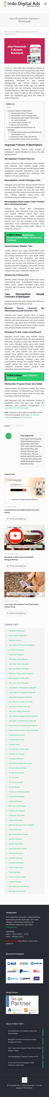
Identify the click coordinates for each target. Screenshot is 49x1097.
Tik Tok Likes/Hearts (16, 773)
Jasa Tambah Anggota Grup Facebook (23, 716)
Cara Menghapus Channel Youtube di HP (23, 1057)
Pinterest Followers (16, 853)
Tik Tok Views (14, 778)
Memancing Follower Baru (19, 125)
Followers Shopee (15, 801)
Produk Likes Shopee (17, 811)
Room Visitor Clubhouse (18, 636)
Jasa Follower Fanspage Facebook (22, 692)
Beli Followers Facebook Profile (20, 702)
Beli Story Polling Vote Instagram (21, 673)
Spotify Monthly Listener (18, 849)
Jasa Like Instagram (16, 655)
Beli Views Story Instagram (19, 683)
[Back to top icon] (24, 1080)
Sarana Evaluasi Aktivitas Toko (21, 122)
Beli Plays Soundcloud (17, 891)
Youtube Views (14, 744)
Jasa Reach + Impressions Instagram (22, 688)
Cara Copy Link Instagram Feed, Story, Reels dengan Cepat (24, 1049)
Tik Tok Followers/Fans (17, 768)
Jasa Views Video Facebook (19, 707)
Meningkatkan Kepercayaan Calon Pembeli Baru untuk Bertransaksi (25, 119)
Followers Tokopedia (17, 815)
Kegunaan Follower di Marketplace (20, 111)
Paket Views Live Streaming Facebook (23, 726)
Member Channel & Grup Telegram (21, 825)
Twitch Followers (15, 830)
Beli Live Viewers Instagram (19, 669)
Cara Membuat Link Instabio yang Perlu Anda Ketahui (22, 1032)
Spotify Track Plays (16, 844)
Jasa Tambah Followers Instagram (21, 645)
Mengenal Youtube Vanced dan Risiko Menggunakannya (22, 1040)
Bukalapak (9, 68)
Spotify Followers (15, 839)
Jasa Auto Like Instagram (18, 659)
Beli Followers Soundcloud (19, 886)
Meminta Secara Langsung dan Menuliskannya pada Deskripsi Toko (26, 133)
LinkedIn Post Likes (16, 863)
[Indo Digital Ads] (22, 4)
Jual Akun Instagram (16, 650)
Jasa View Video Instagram (19, 664)
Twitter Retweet (14, 872)
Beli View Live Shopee (17, 806)
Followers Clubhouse (17, 631)
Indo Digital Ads (24, 32)
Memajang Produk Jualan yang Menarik (24, 137)
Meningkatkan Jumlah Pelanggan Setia (24, 115)
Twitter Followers (15, 882)
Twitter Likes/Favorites (17, 877)
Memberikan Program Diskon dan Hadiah (24, 139)
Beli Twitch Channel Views (18, 834)
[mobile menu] (45, 4)
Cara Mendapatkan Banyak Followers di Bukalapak (21, 128)
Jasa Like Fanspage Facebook (20, 697)
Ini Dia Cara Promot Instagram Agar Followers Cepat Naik (21, 1064)
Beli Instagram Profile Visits (19, 678)
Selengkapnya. (11, 927)
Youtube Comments (16, 759)
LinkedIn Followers (16, 858)
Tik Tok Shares (14, 787)
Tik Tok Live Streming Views (19, 792)
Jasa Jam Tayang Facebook (19, 711)
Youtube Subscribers (16, 735)
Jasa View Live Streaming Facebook (22, 721)
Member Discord (15, 640)
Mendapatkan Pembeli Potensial (21, 113)
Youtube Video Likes (16, 740)
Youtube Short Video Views (19, 749)
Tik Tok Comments (16, 782)
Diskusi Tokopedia (16, 820)
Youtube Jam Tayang (16, 754)
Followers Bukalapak (16, 797)
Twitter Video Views (16, 868)
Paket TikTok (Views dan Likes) (20, 763)
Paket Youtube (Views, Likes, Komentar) (24, 730)
